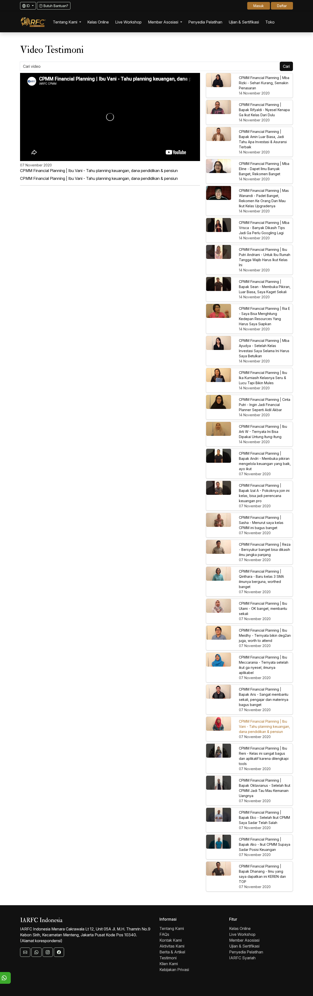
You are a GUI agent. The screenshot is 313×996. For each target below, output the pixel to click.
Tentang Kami (171, 928)
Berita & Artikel (172, 952)
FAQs (164, 934)
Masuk (258, 6)
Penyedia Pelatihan (246, 952)
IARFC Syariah (242, 957)
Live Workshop (242, 934)
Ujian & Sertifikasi (244, 946)
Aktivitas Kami (171, 946)
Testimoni (168, 957)
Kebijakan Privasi (174, 969)
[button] (67, 22)
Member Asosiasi (244, 940)
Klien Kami (168, 963)
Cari (286, 66)
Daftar (282, 6)
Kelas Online (240, 928)
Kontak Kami (170, 940)
